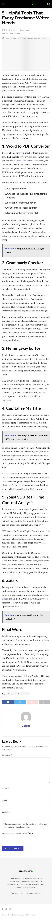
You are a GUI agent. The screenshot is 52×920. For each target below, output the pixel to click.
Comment (7, 755)
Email (5, 800)
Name (5, 788)
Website (6, 812)
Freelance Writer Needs (18, 694)
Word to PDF (22, 160)
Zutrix (5, 598)
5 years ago (24, 30)
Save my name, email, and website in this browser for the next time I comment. (26, 825)
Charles (12, 30)
